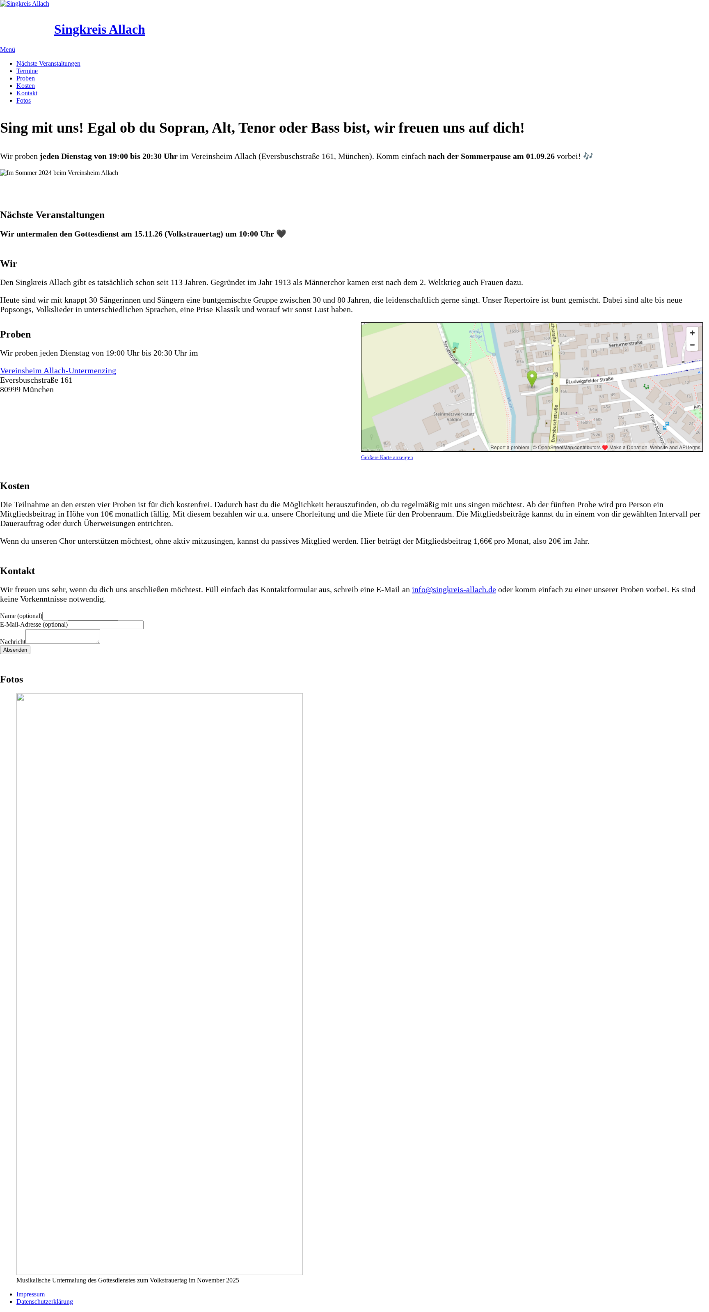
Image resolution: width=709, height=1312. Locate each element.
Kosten (25, 85)
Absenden (15, 650)
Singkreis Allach (99, 29)
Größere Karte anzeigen (387, 457)
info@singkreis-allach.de (454, 589)
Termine (27, 70)
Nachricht (12, 641)
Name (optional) (21, 615)
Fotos (23, 100)
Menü (7, 49)
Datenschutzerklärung (44, 1301)
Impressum (30, 1294)
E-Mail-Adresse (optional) (34, 624)
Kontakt (26, 93)
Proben (25, 78)
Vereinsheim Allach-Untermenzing (58, 370)
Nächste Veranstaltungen (48, 63)
